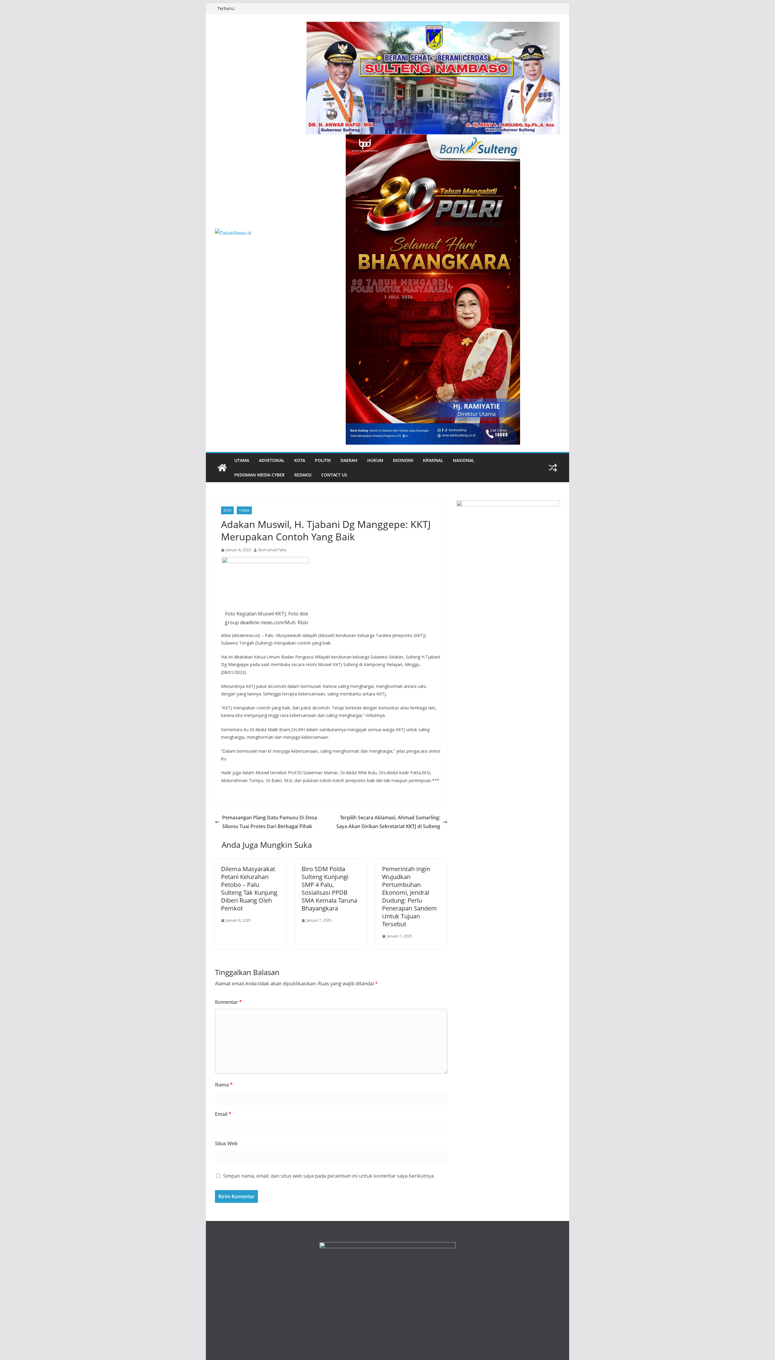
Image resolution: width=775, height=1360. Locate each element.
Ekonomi (403, 460)
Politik (323, 460)
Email (223, 1114)
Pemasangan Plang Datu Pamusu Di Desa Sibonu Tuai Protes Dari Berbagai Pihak (269, 822)
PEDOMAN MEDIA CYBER (259, 475)
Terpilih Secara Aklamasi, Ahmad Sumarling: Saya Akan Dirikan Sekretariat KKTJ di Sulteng (388, 822)
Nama (224, 1084)
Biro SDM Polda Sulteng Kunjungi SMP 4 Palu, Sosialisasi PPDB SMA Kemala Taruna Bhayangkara (329, 888)
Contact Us (334, 475)
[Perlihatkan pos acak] (553, 467)
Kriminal (433, 460)
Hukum (375, 460)
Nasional (463, 460)
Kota (299, 460)
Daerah (349, 460)
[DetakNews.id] (222, 467)
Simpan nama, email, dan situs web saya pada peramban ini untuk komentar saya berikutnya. (328, 1176)
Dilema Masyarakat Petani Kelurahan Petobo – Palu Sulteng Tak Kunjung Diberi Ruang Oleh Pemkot (249, 888)
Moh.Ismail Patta (272, 549)
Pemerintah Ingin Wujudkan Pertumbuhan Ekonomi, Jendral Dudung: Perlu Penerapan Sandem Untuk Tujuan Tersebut (409, 896)
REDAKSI (303, 475)
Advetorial (272, 460)
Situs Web (226, 1143)
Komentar (228, 1002)
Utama (241, 460)
